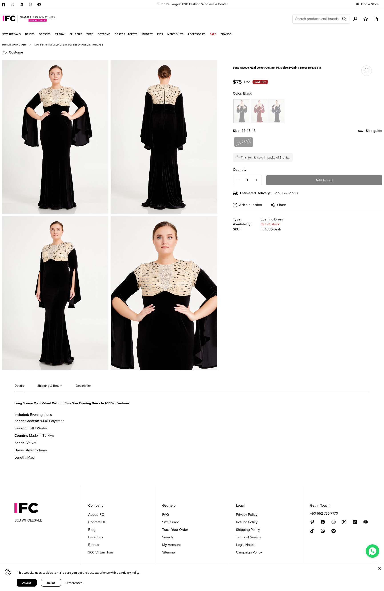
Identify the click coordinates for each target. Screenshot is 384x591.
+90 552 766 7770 (324, 513)
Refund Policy (247, 522)
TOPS (89, 34)
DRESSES (44, 34)
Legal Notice (246, 544)
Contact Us (96, 522)
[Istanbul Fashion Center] (29, 19)
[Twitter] (344, 522)
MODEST (147, 34)
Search (167, 537)
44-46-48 (243, 141)
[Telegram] (39, 4)
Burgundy (259, 111)
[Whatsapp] (30, 4)
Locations (95, 537)
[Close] (379, 569)
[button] (376, 19)
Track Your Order (175, 529)
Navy (276, 111)
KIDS (160, 34)
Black (241, 111)
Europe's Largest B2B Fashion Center (192, 4)
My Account (171, 544)
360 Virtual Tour (100, 552)
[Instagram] (12, 4)
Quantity (239, 169)
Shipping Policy (248, 529)
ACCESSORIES (196, 34)
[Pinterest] (312, 522)
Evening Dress (272, 219)
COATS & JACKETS (126, 34)
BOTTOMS (104, 34)
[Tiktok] (312, 531)
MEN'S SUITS (175, 34)
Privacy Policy (246, 514)
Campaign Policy (249, 552)
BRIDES (29, 34)
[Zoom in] (100, 70)
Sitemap (168, 552)
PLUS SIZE (76, 34)
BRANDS (225, 34)
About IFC (96, 514)
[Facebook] (3, 4)
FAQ (165, 514)
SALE (213, 34)
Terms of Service (249, 537)
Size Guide (170, 522)
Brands (93, 544)
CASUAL (60, 34)
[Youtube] (365, 522)
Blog (91, 529)
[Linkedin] (21, 4)
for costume (13, 52)
